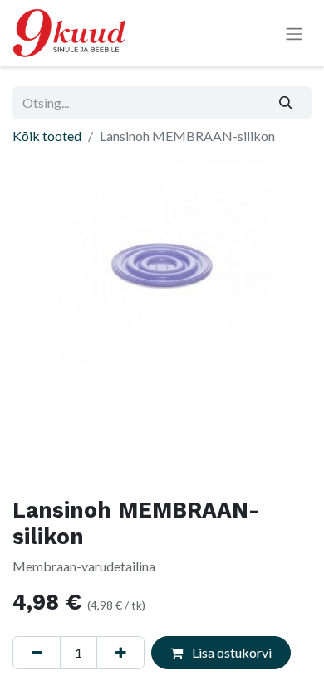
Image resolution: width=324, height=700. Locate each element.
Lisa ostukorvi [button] (230, 652)
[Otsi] (286, 102)
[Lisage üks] (120, 652)
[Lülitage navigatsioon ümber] (294, 33)
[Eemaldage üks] (36, 652)
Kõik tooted (46, 135)
